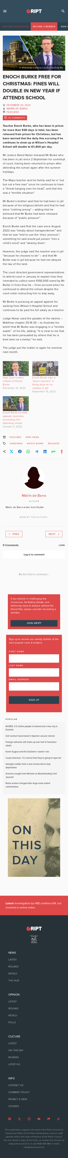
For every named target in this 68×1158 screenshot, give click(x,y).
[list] (34, 967)
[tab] (15, 26)
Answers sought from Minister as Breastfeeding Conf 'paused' (31, 775)
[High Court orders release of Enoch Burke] (16, 368)
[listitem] (34, 959)
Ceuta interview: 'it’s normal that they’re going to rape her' (34, 758)
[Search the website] (63, 11)
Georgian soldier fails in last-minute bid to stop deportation (28, 766)
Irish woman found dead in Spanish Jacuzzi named (30, 736)
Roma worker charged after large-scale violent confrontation (28, 785)
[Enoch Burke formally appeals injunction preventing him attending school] (16, 403)
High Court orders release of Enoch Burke (13, 381)
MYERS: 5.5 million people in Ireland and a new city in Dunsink (32, 728)
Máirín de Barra (17, 108)
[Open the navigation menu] (5, 11)
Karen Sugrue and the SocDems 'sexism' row (27, 751)
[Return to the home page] (34, 928)
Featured (13, 112)
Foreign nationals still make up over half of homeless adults (31, 744)
